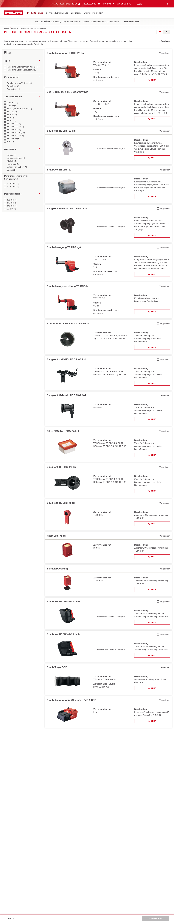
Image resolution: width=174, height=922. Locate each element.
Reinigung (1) (13, 164)
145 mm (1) (12, 205)
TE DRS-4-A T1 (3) (15, 126)
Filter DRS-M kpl (56, 535)
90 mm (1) (11, 208)
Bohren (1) (11, 155)
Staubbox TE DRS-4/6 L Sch (63, 634)
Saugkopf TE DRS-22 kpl (61, 130)
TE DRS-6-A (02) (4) (16, 132)
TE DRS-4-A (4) (14, 123)
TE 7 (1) (10, 117)
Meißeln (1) (12, 161)
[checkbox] (163, 53)
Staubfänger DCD (57, 667)
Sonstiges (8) (13, 86)
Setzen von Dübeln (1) (17, 167)
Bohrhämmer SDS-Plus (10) (19, 83)
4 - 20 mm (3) (13, 186)
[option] (159, 32)
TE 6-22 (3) (12, 114)
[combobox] (152, 3)
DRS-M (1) (11, 105)
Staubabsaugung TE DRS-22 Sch (66, 52)
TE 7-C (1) (11, 120)
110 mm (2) (12, 202)
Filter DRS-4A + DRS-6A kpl (63, 431)
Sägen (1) (11, 170)
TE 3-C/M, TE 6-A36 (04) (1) (19, 108)
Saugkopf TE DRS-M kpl (61, 502)
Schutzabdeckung (57, 568)
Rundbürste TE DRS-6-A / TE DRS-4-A (69, 323)
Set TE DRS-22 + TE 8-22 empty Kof (67, 91)
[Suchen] (168, 3)
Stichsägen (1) (13, 89)
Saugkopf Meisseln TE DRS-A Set (66, 395)
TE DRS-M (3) (13, 138)
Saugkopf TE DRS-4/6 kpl (62, 466)
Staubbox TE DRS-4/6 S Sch (63, 601)
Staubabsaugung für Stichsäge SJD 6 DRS (71, 700)
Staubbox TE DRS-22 (59, 169)
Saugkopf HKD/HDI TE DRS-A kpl (66, 359)
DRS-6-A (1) (12, 102)
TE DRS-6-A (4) (14, 129)
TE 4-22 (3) (12, 111)
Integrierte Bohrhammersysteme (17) (23, 66)
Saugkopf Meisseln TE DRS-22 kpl (67, 208)
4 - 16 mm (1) (13, 183)
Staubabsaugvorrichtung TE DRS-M (67, 286)
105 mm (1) (12, 199)
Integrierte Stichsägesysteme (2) (21, 69)
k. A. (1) (10, 141)
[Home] (13, 12)
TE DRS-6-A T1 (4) (15, 135)
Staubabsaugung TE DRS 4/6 (64, 247)
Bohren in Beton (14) (16, 158)
